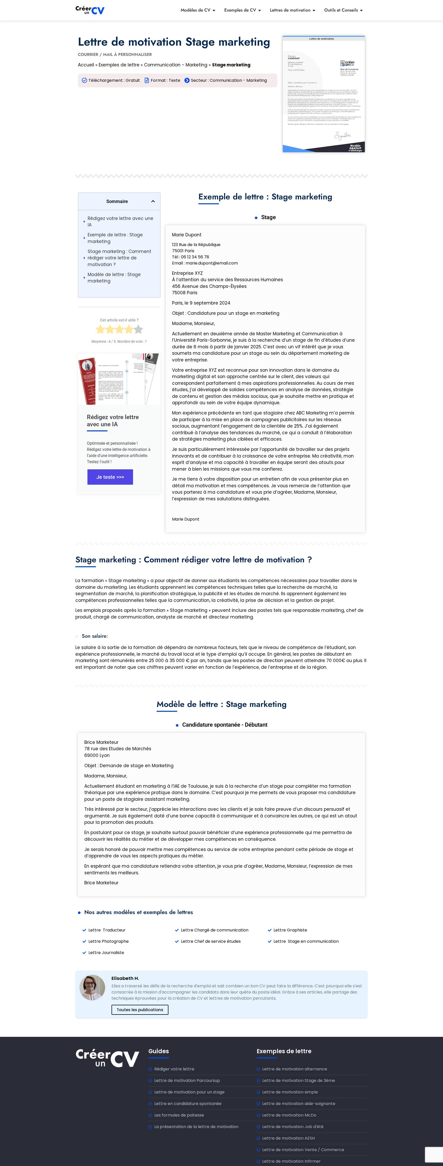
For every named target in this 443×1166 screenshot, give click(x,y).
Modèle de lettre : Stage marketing (114, 277)
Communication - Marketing (175, 65)
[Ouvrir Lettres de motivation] (314, 10)
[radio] (100, 331)
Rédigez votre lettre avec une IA (120, 221)
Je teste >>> (110, 477)
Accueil (86, 65)
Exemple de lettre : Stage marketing (115, 238)
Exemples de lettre (119, 65)
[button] (153, 201)
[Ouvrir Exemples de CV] (259, 10)
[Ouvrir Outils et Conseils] (361, 10)
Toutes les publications (140, 1009)
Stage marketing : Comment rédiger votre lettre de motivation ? (119, 258)
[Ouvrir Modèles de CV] (214, 10)
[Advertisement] (177, 128)
